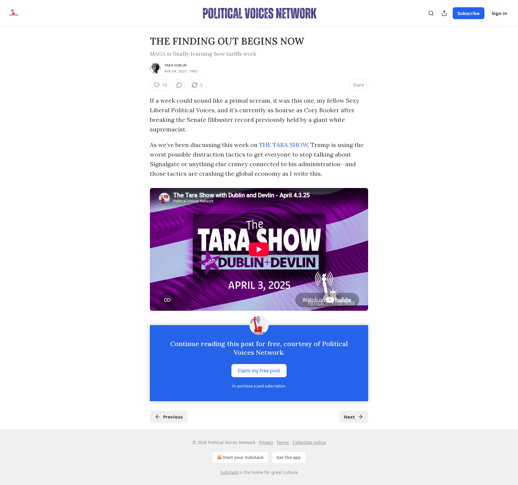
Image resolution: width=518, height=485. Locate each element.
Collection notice (309, 442)
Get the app (288, 457)
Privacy (266, 442)
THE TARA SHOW (283, 144)
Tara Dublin (175, 65)
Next (349, 417)
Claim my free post (259, 370)
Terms (283, 442)
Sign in (499, 13)
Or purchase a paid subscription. (259, 386)
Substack (229, 472)
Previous (173, 417)
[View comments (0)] (179, 85)
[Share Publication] (444, 13)
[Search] (431, 13)
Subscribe (468, 13)
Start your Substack (243, 457)
